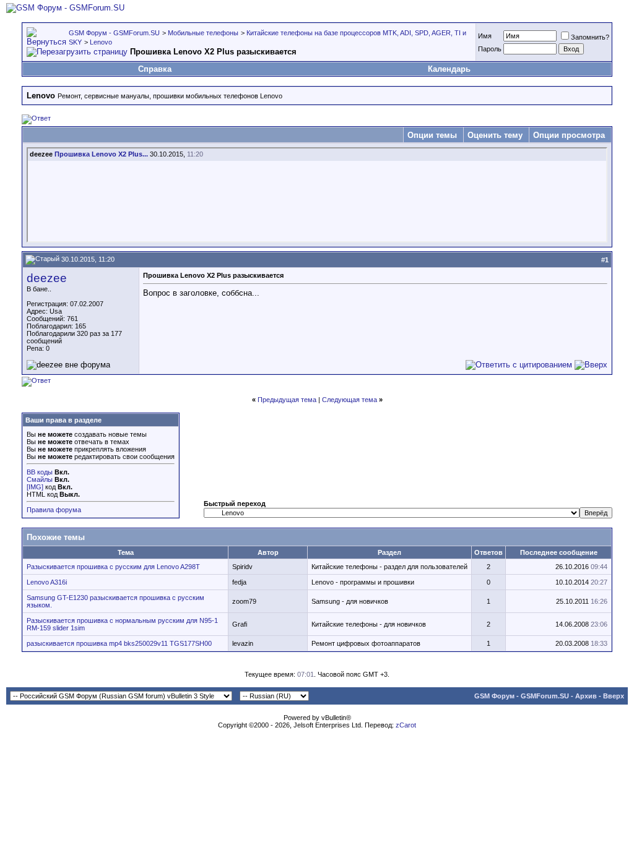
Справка (155, 69)
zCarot (406, 725)
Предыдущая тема (287, 399)
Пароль (490, 49)
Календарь (449, 69)
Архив (586, 696)
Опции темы (432, 135)
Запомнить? (590, 37)
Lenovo (101, 42)
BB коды (40, 472)
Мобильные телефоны (203, 32)
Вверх (613, 696)
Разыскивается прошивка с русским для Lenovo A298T (113, 566)
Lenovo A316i (47, 582)
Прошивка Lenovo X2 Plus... (101, 154)
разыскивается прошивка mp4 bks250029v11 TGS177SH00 (119, 643)
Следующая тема (349, 399)
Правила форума (54, 509)
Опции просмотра (569, 135)
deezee (47, 278)
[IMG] (35, 487)
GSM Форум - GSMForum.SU (114, 32)
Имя (485, 36)
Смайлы (40, 479)
